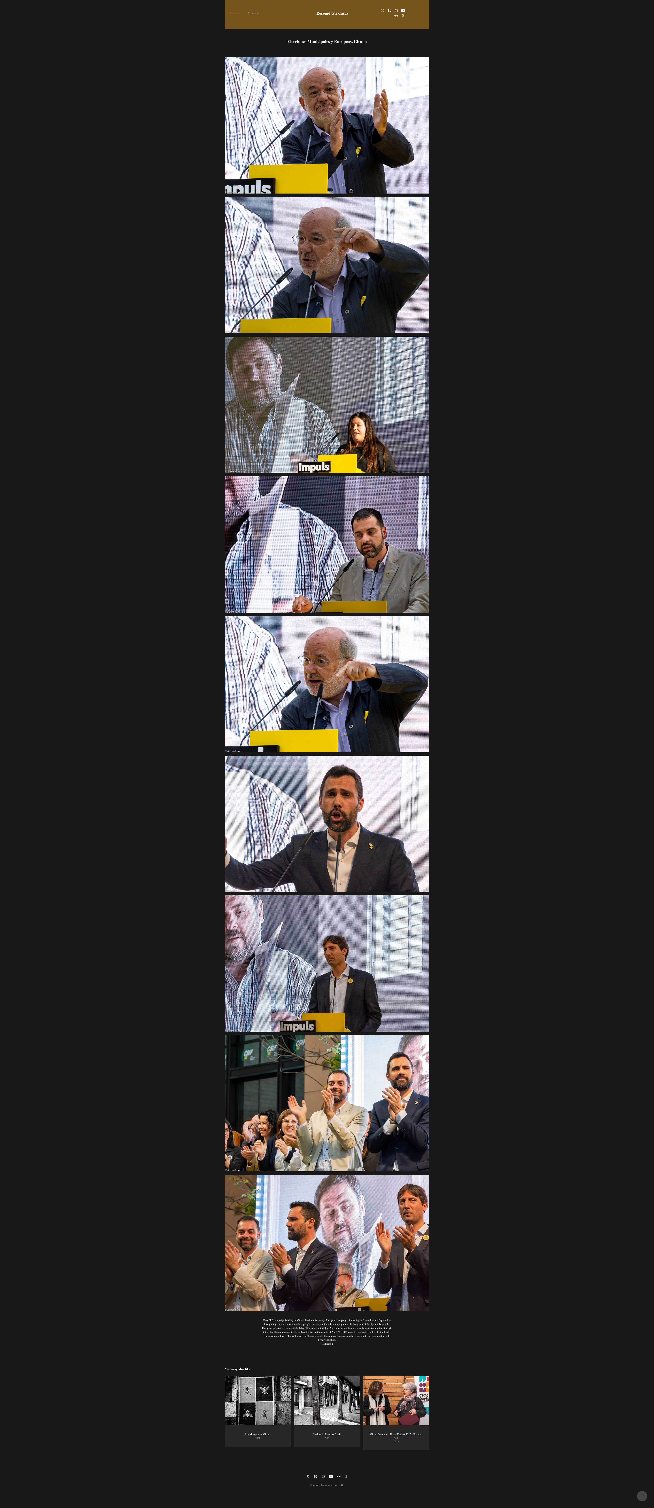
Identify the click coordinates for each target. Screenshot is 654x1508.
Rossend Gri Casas (332, 13)
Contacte (253, 13)
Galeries (234, 13)
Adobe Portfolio (334, 1485)
